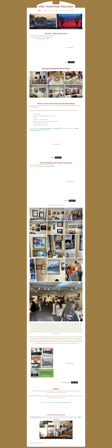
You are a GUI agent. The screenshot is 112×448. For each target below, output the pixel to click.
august (66, 62)
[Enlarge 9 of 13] (81, 236)
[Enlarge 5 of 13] (63, 222)
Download (71, 62)
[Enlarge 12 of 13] (81, 259)
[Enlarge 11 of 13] (63, 259)
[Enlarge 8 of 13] (63, 236)
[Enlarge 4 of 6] (45, 86)
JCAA (66, 10)
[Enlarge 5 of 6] (63, 86)
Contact (72, 10)
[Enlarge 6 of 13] (81, 222)
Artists (50, 10)
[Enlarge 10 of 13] (45, 259)
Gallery (45, 10)
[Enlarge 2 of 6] (63, 72)
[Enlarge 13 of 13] (81, 283)
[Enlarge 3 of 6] (81, 72)
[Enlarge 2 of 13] (63, 209)
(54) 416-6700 (57, 128)
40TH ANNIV (66, 200)
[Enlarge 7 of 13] (45, 236)
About (61, 10)
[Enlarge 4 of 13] (45, 222)
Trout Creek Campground (46, 128)
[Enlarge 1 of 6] (45, 72)
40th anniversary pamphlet (66, 382)
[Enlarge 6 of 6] (81, 86)
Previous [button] (31, 21)
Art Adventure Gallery (66, 402)
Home (39, 10)
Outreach (56, 389)
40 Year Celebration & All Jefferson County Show (56, 163)
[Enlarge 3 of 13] (81, 209)
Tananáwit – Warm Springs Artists (56, 33)
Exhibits (56, 10)
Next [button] (81, 21)
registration (52, 157)
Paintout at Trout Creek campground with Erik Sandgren (56, 103)
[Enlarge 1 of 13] (45, 209)
